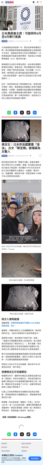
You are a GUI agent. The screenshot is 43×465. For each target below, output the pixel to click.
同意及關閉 (34, 458)
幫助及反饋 (25, 447)
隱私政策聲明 (6, 451)
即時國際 (4, 41)
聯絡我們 (4, 443)
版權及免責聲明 (26, 443)
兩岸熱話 (4, 155)
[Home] (9, 2)
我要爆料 (24, 451)
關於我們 (4, 447)
